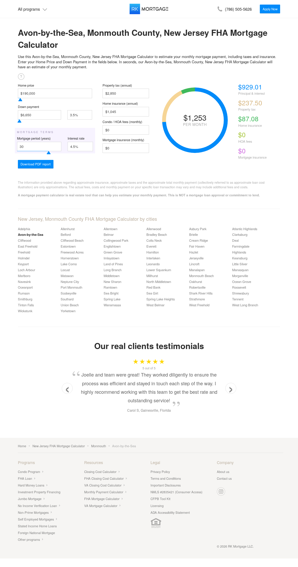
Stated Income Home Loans (37, 526)
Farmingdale (240, 246)
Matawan (67, 275)
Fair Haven (196, 246)
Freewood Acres (72, 252)
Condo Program (29, 471)
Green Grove (113, 252)
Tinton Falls (26, 305)
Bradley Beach (156, 234)
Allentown (110, 228)
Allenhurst (68, 228)
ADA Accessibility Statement (170, 512)
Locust (65, 269)
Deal (235, 240)
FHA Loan (25, 478)
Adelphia (24, 228)
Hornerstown (70, 258)
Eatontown (68, 246)
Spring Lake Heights (160, 299)
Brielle (193, 234)
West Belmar (155, 305)
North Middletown (158, 281)
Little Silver (239, 264)
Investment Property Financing (39, 492)
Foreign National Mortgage (36, 532)
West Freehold (199, 305)
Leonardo (153, 264)
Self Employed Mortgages (36, 519)
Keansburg (239, 258)
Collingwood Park (116, 240)
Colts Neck (154, 240)
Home (22, 446)
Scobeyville (68, 293)
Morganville (240, 275)
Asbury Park (197, 228)
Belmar (109, 234)
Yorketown (68, 310)
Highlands (239, 252)
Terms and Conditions (166, 478)
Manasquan (240, 269)
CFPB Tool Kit (160, 498)
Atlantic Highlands (244, 228)
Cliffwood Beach (72, 240)
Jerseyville (196, 258)
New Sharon (112, 281)
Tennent (237, 299)
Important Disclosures (166, 485)
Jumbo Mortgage (29, 498)
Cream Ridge (198, 240)
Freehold (24, 252)
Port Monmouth (71, 287)
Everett (151, 246)
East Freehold (27, 246)
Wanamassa (112, 305)
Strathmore (197, 299)
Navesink (24, 281)
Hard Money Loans (31, 485)
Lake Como (69, 264)
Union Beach (70, 305)
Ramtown (110, 287)
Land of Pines (113, 264)
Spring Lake (112, 299)
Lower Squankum (158, 269)
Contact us (224, 478)
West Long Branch (245, 305)
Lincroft (194, 264)
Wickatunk (25, 310)
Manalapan (197, 269)
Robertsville (197, 287)
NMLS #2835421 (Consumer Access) (176, 492)
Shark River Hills (200, 293)
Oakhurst (195, 281)
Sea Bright (111, 293)
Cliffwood (24, 240)
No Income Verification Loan (37, 505)
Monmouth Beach (201, 275)
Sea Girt (152, 293)
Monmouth (98, 446)
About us (223, 471)
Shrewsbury (240, 293)
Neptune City (70, 281)
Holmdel (23, 258)
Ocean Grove (241, 281)
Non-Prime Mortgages (33, 512)
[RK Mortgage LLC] (149, 9)
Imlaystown (111, 258)
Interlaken (153, 258)
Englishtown (112, 246)
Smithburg (25, 299)
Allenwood (153, 228)
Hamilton (152, 252)
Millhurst (152, 275)
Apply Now (270, 9)
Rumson (24, 293)
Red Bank (153, 287)
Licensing (157, 505)
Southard (67, 299)
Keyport (23, 264)
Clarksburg (239, 234)
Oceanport (25, 287)
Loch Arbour (26, 269)
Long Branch (113, 269)
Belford (66, 234)
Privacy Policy (160, 471)
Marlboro (24, 275)
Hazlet (193, 252)
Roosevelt (239, 287)
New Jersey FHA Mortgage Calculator (59, 446)
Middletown (112, 275)
